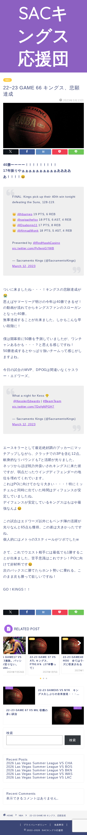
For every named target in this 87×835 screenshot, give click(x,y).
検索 (9, 733)
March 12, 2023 (23, 266)
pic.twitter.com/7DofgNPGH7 (33, 406)
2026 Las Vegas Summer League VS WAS (39, 774)
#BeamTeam (52, 401)
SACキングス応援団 (43, 35)
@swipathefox (27, 219)
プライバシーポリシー (35, 825)
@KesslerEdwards (26, 401)
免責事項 (59, 825)
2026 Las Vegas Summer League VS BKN (39, 770)
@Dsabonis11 (27, 225)
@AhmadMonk (28, 230)
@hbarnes (25, 214)
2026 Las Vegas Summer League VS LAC (39, 777)
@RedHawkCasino (46, 242)
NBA (7, 80)
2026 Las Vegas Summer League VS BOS (39, 766)
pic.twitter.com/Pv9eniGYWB (33, 248)
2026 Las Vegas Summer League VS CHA (39, 763)
